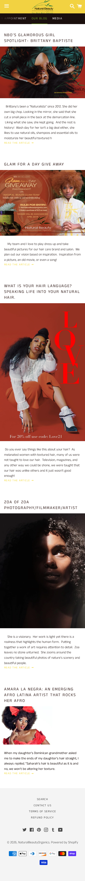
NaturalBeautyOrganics (34, 842)
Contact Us (42, 805)
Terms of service (42, 811)
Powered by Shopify (64, 842)
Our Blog (39, 18)
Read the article (17, 143)
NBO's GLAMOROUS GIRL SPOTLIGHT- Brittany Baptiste (38, 38)
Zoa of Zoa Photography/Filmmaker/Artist (41, 505)
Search (42, 799)
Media (57, 18)
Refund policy (42, 818)
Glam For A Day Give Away (34, 164)
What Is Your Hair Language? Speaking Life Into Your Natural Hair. (42, 292)
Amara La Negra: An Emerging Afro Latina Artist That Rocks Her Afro (40, 695)
